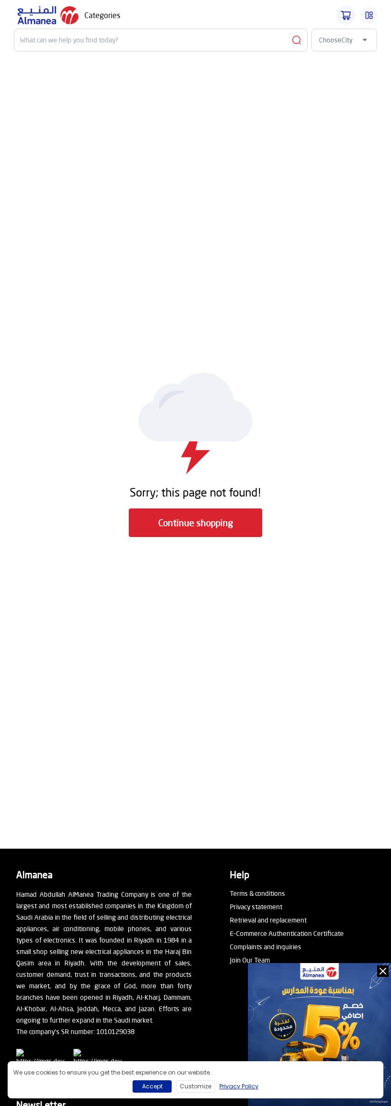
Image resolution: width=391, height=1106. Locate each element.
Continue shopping (195, 522)
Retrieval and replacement (268, 920)
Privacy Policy (238, 1086)
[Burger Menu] (369, 15)
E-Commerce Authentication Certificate (287, 933)
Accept (152, 1086)
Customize (195, 1086)
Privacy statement (256, 907)
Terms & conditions (257, 893)
